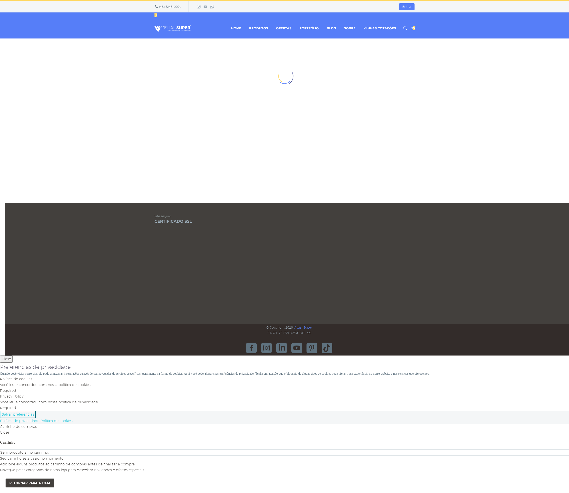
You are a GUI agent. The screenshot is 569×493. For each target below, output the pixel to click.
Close (6, 359)
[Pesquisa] (405, 28)
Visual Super (303, 327)
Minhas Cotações (379, 28)
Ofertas (283, 28)
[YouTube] (205, 6)
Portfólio (309, 28)
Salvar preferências (18, 414)
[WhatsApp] (212, 6)
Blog (331, 28)
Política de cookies (56, 421)
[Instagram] (198, 6)
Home (236, 28)
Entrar (406, 6)
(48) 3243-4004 (170, 6)
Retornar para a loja (29, 483)
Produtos (258, 28)
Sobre (349, 28)
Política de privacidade (19, 421)
